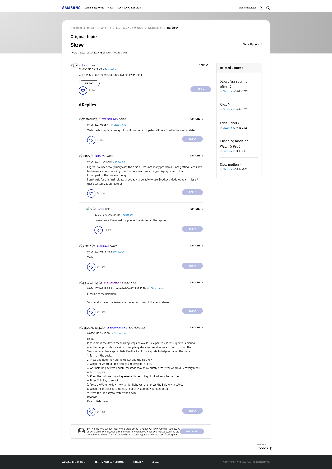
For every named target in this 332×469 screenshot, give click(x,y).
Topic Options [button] (251, 44)
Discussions (155, 27)
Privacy (138, 462)
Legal (155, 462)
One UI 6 (106, 27)
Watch (110, 7)
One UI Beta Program (83, 27)
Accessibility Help (74, 462)
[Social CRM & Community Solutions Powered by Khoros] (264, 447)
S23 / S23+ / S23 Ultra (129, 27)
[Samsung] (71, 7)
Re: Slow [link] (172, 27)
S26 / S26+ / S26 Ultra (129, 7)
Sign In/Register (247, 7)
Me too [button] (89, 83)
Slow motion (229, 165)
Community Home (94, 7)
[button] (205, 65)
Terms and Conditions (109, 462)
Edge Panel (228, 123)
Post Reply (192, 431)
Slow (223, 105)
